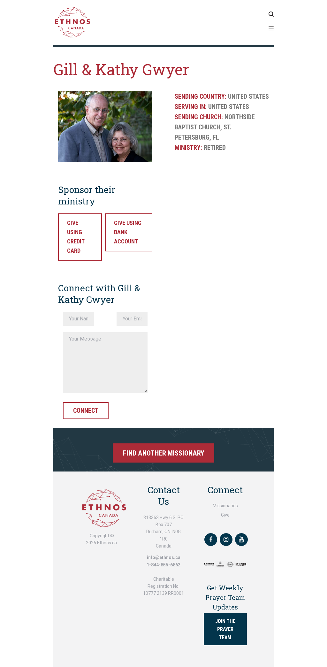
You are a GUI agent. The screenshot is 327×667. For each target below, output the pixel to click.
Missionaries (225, 505)
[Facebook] (211, 539)
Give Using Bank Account (127, 232)
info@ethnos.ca (163, 557)
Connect (85, 410)
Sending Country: (200, 96)
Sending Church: (199, 117)
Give (225, 515)
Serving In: (191, 107)
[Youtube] (241, 539)
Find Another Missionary (163, 453)
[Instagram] (226, 539)
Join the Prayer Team (225, 629)
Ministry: (188, 147)
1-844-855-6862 (163, 564)
